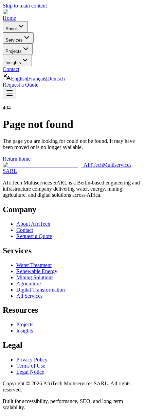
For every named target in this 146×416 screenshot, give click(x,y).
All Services (29, 296)
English (19, 78)
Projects (13, 51)
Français (37, 78)
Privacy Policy (32, 359)
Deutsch (56, 78)
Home (9, 18)
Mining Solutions (34, 277)
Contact (11, 69)
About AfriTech (33, 224)
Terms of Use (30, 366)
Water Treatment (34, 265)
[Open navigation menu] (9, 93)
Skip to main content (25, 6)
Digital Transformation (40, 290)
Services (14, 40)
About (11, 28)
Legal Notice (30, 372)
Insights (13, 62)
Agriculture (28, 283)
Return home (17, 159)
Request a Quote (20, 85)
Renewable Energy (36, 271)
